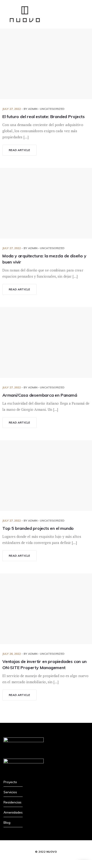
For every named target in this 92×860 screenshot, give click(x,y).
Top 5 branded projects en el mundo (38, 528)
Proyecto (10, 782)
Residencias (12, 802)
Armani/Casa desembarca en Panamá (39, 395)
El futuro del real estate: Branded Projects (43, 116)
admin (33, 109)
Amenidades (13, 812)
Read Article (19, 150)
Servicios (10, 792)
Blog (7, 822)
